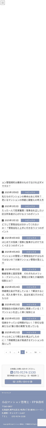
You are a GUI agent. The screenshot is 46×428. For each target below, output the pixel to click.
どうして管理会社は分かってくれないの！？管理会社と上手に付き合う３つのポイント (23, 228)
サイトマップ (6, 393)
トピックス (30, 192)
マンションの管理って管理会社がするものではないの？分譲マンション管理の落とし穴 (23, 259)
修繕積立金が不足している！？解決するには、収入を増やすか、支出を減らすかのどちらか (23, 295)
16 (35, 352)
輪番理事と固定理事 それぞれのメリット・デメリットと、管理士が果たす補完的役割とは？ (23, 277)
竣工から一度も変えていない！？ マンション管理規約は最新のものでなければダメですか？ (23, 182)
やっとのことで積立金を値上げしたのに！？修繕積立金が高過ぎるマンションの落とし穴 (23, 340)
